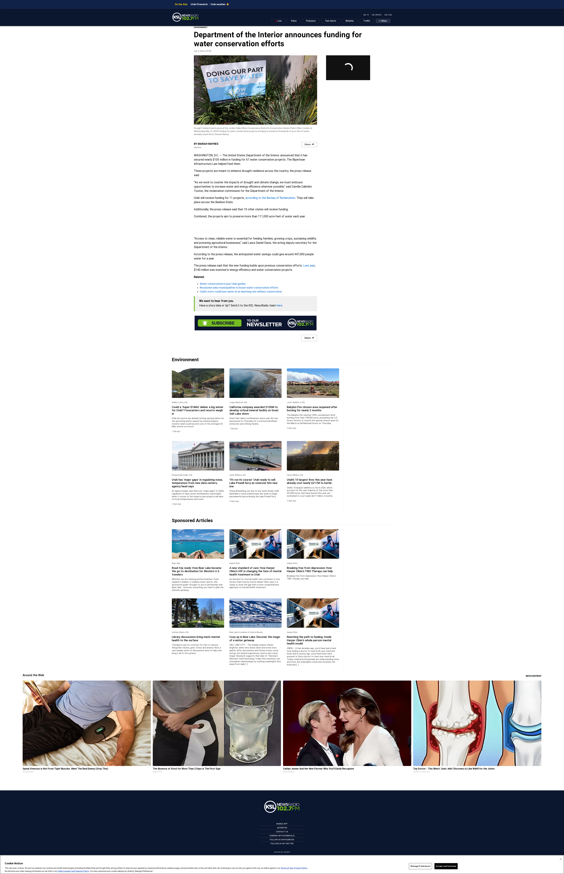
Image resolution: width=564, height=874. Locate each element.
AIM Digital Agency (282, 852)
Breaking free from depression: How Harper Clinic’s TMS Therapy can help (310, 569)
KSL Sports (376, 15)
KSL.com (388, 15)
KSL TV (366, 15)
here (279, 305)
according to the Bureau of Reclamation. (270, 198)
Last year (309, 265)
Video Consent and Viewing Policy (73, 871)
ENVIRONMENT (201, 27)
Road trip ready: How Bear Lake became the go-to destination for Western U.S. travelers (196, 571)
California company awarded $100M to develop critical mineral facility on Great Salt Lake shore (253, 410)
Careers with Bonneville (282, 835)
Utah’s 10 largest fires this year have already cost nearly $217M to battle (309, 481)
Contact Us (282, 831)
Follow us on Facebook (282, 839)
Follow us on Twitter (282, 843)
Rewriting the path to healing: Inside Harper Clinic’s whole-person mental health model (309, 640)
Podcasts (311, 21)
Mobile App (282, 823)
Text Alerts (330, 21)
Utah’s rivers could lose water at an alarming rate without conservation (241, 291)
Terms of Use (287, 868)
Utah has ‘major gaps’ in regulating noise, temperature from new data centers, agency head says (197, 483)
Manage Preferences (420, 866)
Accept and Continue (446, 866)
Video (294, 21)
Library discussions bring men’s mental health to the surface (196, 638)
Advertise (282, 827)
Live (279, 21)
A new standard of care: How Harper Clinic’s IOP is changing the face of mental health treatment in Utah (255, 571)
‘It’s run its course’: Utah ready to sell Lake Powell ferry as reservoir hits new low (253, 483)
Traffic (366, 21)
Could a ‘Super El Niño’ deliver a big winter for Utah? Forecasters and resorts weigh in (197, 410)
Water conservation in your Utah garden (223, 283)
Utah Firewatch (199, 4)
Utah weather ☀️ (220, 4)
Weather (350, 21)
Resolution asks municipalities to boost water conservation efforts (239, 287)
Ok (561, 859)
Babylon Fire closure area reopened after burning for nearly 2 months (312, 409)
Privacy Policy (300, 868)
